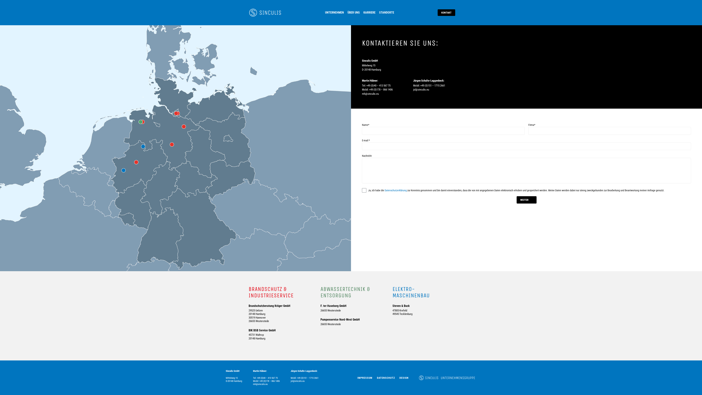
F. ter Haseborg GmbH (333, 306)
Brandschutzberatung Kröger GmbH (269, 306)
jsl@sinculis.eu (421, 89)
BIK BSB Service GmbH (262, 330)
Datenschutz (386, 377)
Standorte (386, 12)
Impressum (364, 377)
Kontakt (446, 12)
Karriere (369, 12)
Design (404, 377)
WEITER (524, 199)
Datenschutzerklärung (396, 190)
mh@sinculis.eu (370, 93)
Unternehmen (334, 12)
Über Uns (354, 12)
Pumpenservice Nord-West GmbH (340, 319)
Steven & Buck (401, 306)
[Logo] (265, 12)
